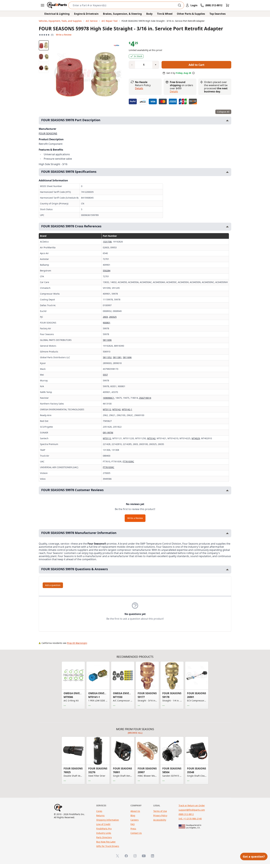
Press (133, 828)
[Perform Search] (179, 5)
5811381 (117, 357)
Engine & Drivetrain (86, 13)
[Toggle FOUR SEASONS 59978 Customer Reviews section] (227, 490)
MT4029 (196, 438)
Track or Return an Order (192, 805)
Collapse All (223, 111)
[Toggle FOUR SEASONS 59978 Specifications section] (227, 172)
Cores (99, 811)
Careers (134, 819)
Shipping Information (107, 819)
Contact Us (136, 832)
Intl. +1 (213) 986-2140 (190, 818)
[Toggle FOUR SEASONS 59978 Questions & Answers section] (227, 569)
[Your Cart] (227, 5)
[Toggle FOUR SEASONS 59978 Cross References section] (227, 226)
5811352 (107, 357)
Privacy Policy (160, 815)
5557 (105, 374)
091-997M (108, 432)
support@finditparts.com (192, 809)
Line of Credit (103, 824)
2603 (105, 316)
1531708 (107, 241)
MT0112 (107, 409)
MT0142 (116, 409)
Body (149, 13)
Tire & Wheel (164, 13)
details (174, 91)
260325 (113, 316)
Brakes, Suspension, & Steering (122, 13)
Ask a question (52, 585)
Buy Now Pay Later (106, 841)
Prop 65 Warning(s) (77, 643)
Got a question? (254, 856)
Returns (100, 815)
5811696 (107, 340)
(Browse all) (135, 732)
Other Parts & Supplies (191, 13)
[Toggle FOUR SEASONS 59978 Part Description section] (227, 120)
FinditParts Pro (104, 828)
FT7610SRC (128, 461)
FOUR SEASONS (48, 133)
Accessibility (159, 819)
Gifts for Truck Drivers (107, 846)
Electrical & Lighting (57, 13)
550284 (106, 270)
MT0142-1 (127, 409)
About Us (135, 811)
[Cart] (227, 5)
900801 (106, 322)
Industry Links (103, 832)
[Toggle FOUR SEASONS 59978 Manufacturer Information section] (227, 533)
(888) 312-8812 (186, 814)
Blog (132, 815)
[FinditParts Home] (57, 5)
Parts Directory (104, 837)
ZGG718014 (145, 397)
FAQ (132, 824)
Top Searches (218, 13)
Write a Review (63, 34)
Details (139, 88)
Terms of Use (160, 811)
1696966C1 (108, 397)
